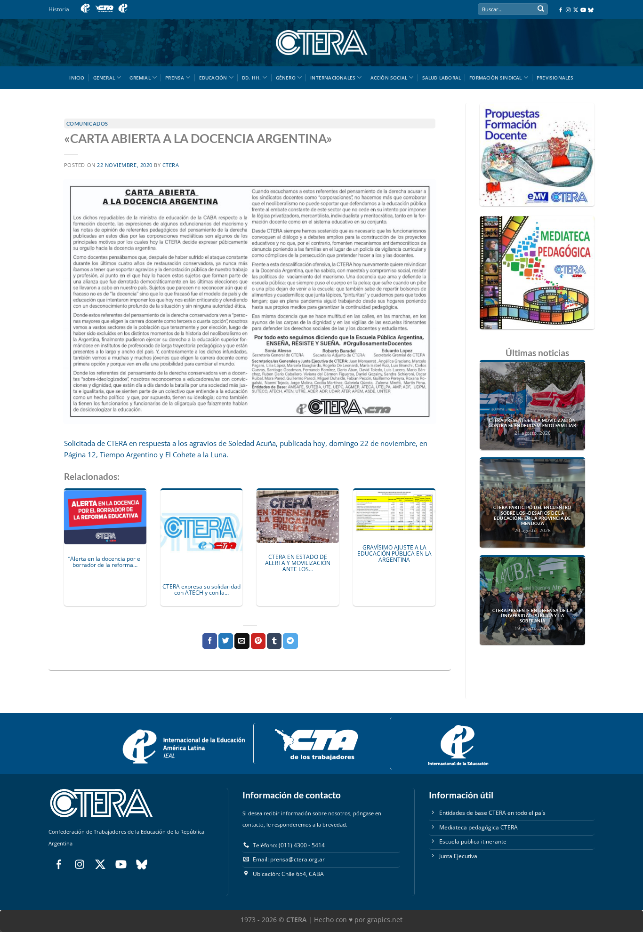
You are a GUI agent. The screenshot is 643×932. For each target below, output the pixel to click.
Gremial (139, 77)
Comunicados (87, 123)
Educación (213, 77)
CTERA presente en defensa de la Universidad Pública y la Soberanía (532, 615)
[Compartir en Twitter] (225, 640)
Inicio (76, 77)
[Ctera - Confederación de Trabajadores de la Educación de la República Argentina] (321, 42)
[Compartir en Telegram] (290, 640)
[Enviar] (540, 9)
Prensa (174, 77)
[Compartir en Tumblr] (274, 640)
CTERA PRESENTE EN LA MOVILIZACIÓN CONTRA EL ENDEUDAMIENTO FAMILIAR (533, 423)
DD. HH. (251, 77)
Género (286, 77)
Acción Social (389, 77)
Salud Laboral (441, 77)
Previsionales (555, 77)
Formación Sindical (495, 77)
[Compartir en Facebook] (209, 640)
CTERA (170, 165)
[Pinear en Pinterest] (258, 640)
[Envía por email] (241, 640)
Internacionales (332, 77)
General (104, 77)
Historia (58, 9)
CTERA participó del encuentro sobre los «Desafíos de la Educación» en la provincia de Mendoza (532, 515)
